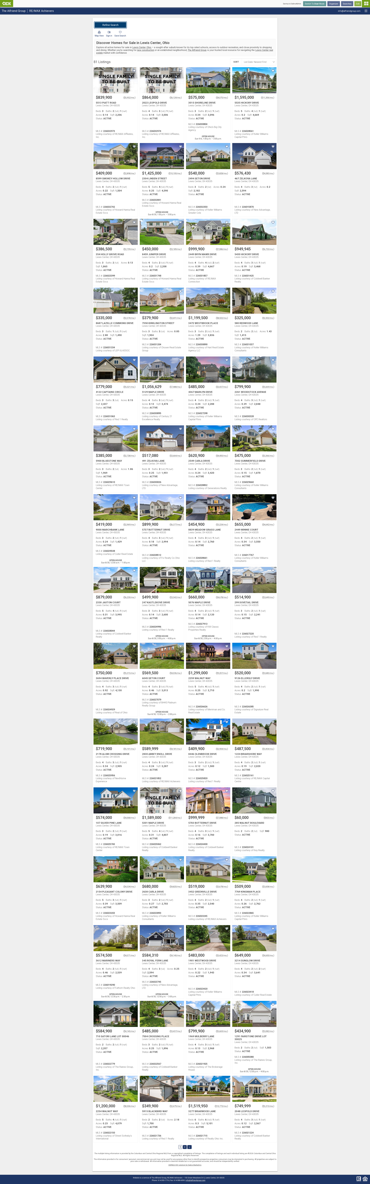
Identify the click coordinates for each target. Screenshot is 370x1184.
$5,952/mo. (129, 97)
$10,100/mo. (175, 173)
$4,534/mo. (129, 886)
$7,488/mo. (175, 387)
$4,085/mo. (268, 173)
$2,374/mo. (129, 318)
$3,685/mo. (268, 673)
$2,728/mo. (129, 456)
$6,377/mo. (175, 524)
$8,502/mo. (222, 318)
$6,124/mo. (175, 97)
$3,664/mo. (175, 456)
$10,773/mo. (221, 1106)
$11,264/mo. (175, 818)
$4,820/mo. (175, 886)
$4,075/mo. (222, 97)
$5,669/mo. (268, 387)
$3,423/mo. (222, 955)
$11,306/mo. (267, 97)
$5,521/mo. (129, 387)
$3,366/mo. (268, 456)
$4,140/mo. (175, 955)
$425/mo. (268, 818)
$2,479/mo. (175, 1106)
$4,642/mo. (268, 524)
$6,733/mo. (268, 249)
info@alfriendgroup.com (195, 1180)
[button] (99, 34)
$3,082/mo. (268, 1031)
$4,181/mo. (175, 749)
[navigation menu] (366, 3)
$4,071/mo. (129, 955)
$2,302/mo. (268, 318)
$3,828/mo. (222, 173)
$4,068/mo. (129, 818)
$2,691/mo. (175, 318)
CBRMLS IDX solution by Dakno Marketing (184, 1165)
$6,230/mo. (129, 597)
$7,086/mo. (222, 249)
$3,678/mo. (222, 886)
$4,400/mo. (222, 456)
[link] (110, 24)
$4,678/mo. (222, 597)
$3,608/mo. (268, 886)
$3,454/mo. (268, 749)
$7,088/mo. (222, 818)
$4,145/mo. (129, 1031)
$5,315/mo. (129, 673)
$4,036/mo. (175, 673)
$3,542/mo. (175, 597)
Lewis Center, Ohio (142, 47)
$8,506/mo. (129, 1106)
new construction (145, 50)
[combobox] (258, 62)
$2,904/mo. (222, 749)
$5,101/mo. (129, 749)
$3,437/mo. (222, 387)
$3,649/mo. (268, 597)
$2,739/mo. (129, 249)
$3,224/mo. (222, 524)
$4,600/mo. (268, 955)
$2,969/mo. (129, 524)
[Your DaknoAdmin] (6, 3)
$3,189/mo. (175, 249)
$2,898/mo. (129, 173)
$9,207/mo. (222, 673)
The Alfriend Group (197, 50)
